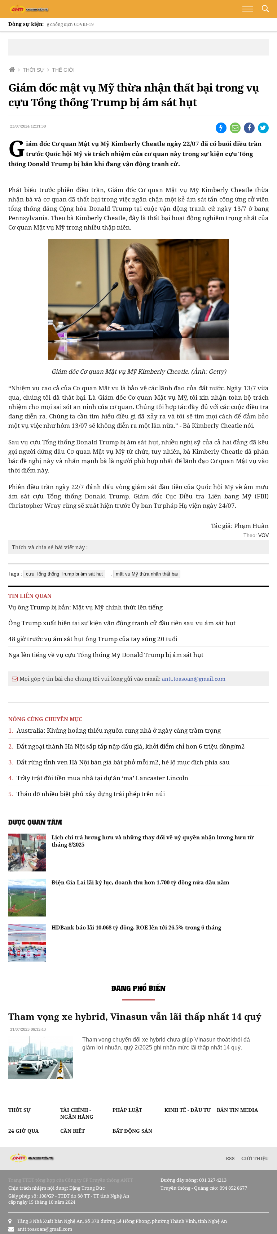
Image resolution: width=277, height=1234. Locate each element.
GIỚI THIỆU (255, 1158)
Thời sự (19, 1109)
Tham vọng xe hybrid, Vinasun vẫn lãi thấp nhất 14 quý (134, 1016)
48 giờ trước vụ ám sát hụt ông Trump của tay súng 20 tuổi (92, 639)
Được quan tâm (35, 821)
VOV (263, 535)
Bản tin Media (237, 1109)
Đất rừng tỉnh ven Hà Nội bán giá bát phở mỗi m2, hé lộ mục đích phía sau (119, 762)
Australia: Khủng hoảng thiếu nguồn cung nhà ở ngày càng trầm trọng (114, 730)
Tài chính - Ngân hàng (76, 1113)
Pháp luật (127, 1109)
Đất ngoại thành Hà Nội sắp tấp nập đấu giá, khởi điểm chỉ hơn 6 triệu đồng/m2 (126, 746)
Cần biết (72, 1130)
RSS (230, 1158)
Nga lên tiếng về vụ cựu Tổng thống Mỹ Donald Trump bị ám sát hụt (105, 655)
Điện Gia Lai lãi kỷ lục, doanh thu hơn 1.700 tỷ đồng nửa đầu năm (140, 882)
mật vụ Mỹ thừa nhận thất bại (147, 574)
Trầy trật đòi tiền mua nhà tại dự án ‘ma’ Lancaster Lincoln (98, 778)
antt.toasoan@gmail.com (193, 678)
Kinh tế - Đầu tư (187, 1109)
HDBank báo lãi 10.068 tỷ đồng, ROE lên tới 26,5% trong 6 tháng (136, 927)
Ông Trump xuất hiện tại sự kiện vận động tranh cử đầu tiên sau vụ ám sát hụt (122, 623)
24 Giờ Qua (23, 1130)
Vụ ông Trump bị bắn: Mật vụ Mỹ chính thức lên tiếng (85, 607)
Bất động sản (132, 1130)
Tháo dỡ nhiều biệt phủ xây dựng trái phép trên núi (86, 794)
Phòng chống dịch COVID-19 (50, 24)
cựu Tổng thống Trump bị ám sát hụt (64, 574)
